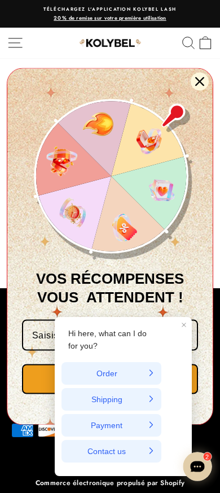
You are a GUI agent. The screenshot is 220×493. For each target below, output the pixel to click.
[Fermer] (199, 81)
